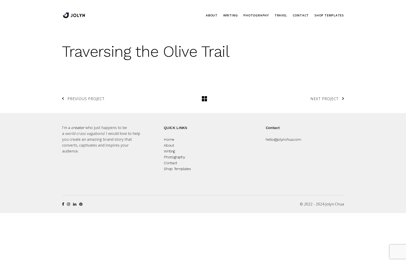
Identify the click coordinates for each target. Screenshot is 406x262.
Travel (281, 15)
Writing (230, 15)
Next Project (324, 98)
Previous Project (86, 98)
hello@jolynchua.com (283, 139)
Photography (256, 15)
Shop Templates (329, 15)
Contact (301, 15)
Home (169, 139)
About (212, 15)
